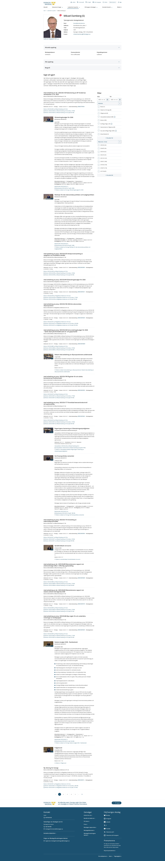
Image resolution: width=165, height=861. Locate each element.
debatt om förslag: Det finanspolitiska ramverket (70, 515)
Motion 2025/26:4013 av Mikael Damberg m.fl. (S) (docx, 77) (60, 396)
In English (89, 2)
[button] (57, 7)
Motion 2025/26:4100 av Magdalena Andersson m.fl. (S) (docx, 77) (61, 297)
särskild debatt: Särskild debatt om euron (68, 559)
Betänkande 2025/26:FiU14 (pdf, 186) (65, 513)
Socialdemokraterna (79, 23)
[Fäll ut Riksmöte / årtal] (119, 141)
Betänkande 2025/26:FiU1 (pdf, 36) (65, 741)
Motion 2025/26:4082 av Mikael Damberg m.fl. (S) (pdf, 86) (59, 349)
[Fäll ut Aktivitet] (119, 103)
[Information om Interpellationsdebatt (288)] (114, 117)
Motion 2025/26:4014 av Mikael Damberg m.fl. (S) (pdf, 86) (59, 423)
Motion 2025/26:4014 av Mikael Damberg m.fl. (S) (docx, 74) (60, 422)
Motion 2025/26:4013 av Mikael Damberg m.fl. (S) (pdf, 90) (59, 397)
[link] (55, 794)
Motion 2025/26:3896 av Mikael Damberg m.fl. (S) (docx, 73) (60, 583)
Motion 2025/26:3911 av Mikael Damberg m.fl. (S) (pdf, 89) (59, 541)
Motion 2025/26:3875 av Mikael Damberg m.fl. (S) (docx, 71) (60, 635)
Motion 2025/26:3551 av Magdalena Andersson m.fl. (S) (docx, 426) (61, 785)
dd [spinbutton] (104, 99)
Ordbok (105, 2)
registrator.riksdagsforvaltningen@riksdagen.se (57, 841)
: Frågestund (61, 763)
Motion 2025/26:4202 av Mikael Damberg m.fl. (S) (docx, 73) (60, 111)
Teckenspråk (81, 2)
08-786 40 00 (49, 817)
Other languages (97, 2)
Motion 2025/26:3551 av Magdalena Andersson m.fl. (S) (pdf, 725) (61, 787)
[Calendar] (107, 99)
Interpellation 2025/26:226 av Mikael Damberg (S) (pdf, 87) (71, 447)
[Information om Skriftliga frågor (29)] (111, 124)
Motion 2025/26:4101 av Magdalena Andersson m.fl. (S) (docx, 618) (61, 323)
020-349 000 (48, 826)
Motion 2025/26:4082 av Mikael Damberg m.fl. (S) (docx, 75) (60, 348)
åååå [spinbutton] (99, 99)
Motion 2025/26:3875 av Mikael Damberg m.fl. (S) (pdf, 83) (59, 637)
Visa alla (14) (114, 138)
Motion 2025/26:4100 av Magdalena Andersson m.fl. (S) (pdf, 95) (61, 299)
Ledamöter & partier (51, 10)
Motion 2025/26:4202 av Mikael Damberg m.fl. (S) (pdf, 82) (59, 112)
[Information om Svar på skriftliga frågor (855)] (116, 131)
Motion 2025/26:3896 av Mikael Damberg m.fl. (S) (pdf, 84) (59, 585)
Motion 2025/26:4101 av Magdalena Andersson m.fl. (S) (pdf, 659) (61, 325)
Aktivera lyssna (113, 2)
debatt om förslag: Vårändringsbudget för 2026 (69, 190)
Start (45, 10)
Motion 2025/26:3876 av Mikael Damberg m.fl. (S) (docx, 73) (60, 609)
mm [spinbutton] (102, 99)
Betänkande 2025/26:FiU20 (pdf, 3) (65, 245)
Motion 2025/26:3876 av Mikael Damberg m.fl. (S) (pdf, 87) (59, 611)
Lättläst (73, 2)
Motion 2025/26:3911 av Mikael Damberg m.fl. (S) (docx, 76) (60, 539)
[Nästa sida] (82, 794)
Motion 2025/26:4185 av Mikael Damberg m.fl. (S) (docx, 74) (60, 273)
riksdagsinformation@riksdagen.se (54, 829)
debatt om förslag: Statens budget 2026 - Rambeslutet (71, 743)
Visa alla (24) (114, 175)
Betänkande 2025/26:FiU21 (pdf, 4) (65, 188)
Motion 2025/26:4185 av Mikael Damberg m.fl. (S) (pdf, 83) (59, 275)
